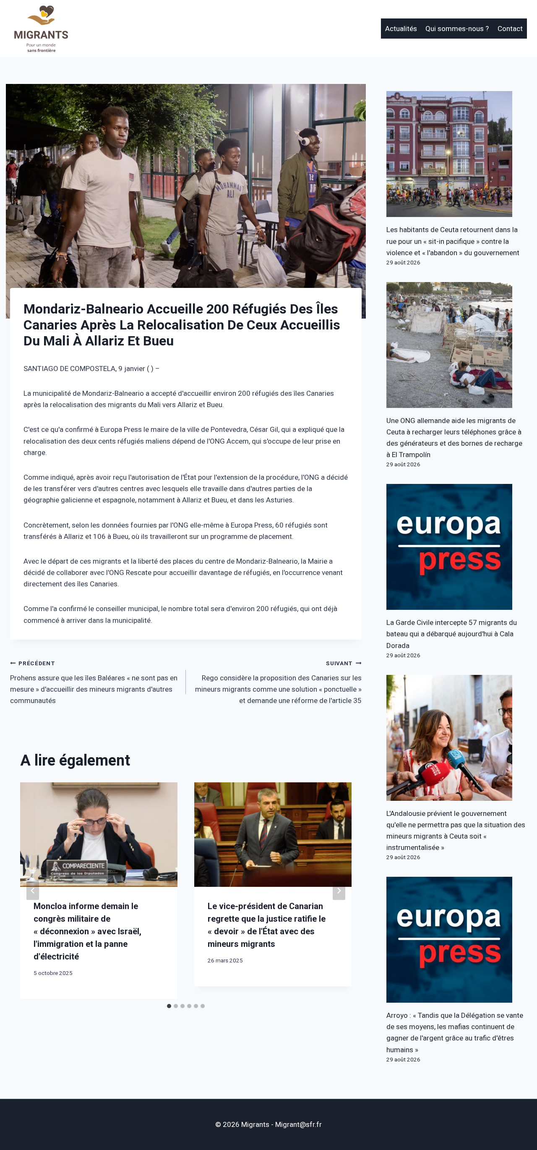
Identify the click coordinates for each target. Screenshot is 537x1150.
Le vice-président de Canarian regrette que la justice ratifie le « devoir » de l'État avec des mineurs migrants (267, 925)
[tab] (169, 1006)
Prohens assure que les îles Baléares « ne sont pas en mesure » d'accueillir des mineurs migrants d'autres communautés (93, 682)
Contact (510, 29)
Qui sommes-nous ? (457, 29)
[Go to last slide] (32, 890)
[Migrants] (41, 28)
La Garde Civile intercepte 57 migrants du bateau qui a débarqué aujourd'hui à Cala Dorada (451, 634)
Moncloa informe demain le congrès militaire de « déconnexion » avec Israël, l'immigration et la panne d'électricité (87, 931)
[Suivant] (339, 890)
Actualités (401, 29)
